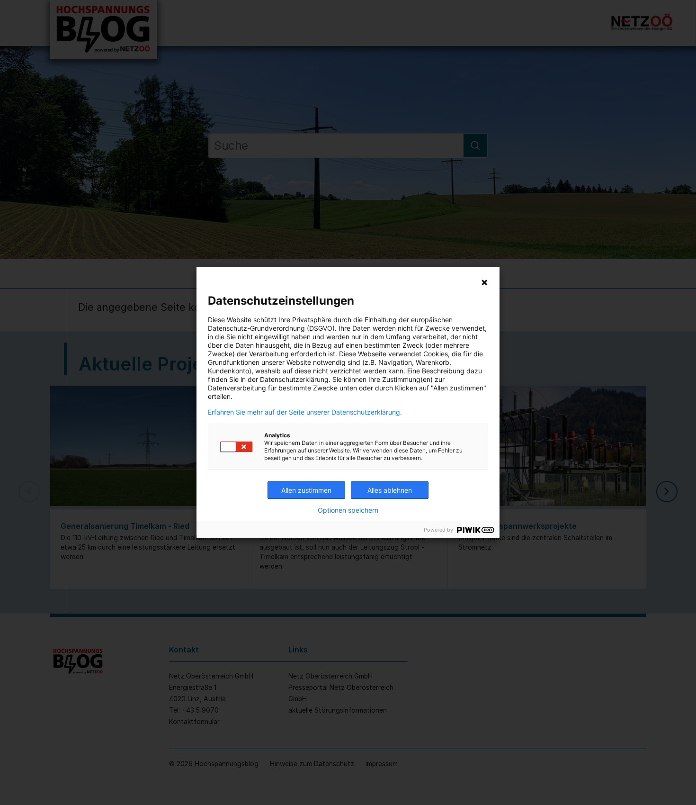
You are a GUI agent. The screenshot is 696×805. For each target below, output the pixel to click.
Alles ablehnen (389, 490)
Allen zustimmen (306, 490)
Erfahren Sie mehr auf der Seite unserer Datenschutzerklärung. (305, 412)
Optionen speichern (348, 510)
